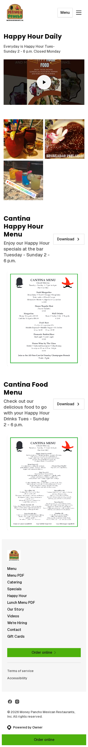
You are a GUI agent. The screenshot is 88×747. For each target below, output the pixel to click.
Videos (13, 616)
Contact (14, 629)
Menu (65, 12)
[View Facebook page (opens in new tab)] (10, 701)
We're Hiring (17, 623)
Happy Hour (17, 595)
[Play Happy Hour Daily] (44, 82)
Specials (14, 589)
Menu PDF (15, 575)
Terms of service (20, 671)
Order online (44, 739)
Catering (14, 582)
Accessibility (17, 678)
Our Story (15, 609)
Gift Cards (16, 636)
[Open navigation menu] (78, 12)
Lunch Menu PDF (21, 602)
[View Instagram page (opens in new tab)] (17, 701)
